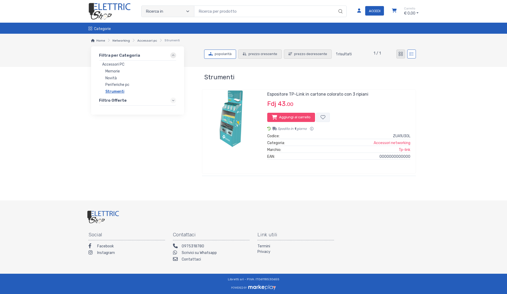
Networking (121, 40)
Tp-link (404, 150)
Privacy (263, 251)
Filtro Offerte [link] (113, 100)
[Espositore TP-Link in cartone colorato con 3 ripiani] (232, 129)
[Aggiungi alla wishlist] (323, 117)
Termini (263, 246)
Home (100, 40)
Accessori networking (392, 143)
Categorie (102, 29)
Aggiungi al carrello (295, 117)
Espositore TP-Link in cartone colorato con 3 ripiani (317, 94)
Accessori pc (147, 40)
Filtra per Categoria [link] (119, 55)
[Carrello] (394, 11)
